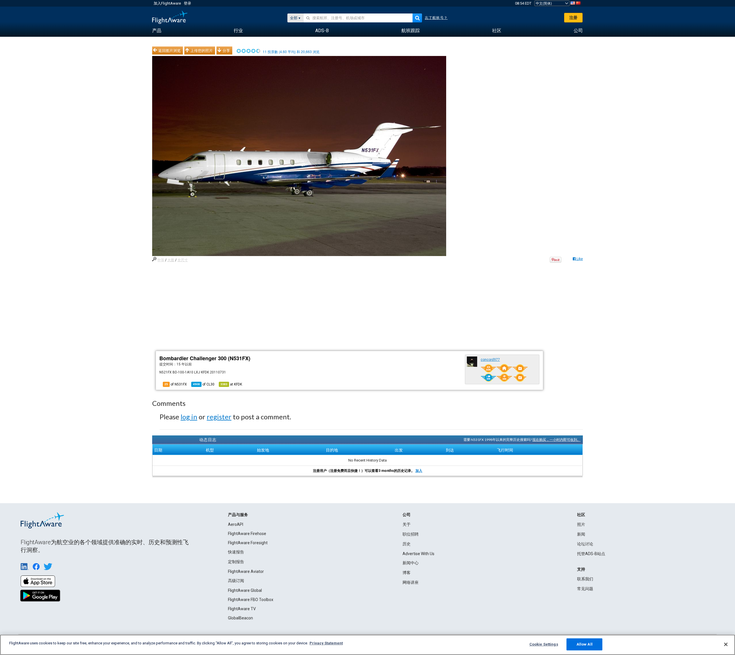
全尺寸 (182, 260)
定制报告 (236, 561)
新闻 (581, 534)
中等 (160, 260)
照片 (581, 524)
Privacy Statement (326, 643)
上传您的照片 (201, 50)
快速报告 (236, 552)
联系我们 (585, 579)
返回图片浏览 (169, 50)
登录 (187, 3)
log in (189, 416)
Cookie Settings (543, 644)
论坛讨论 (585, 544)
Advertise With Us (418, 553)
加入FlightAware (167, 3)
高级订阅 (236, 580)
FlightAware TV (242, 608)
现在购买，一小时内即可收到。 (556, 439)
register (219, 416)
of (203, 384)
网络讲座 (411, 582)
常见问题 (585, 588)
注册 (573, 17)
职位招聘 (411, 534)
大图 (170, 260)
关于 (407, 524)
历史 (407, 544)
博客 (407, 572)
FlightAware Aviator (246, 571)
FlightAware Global (245, 590)
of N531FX (176, 384)
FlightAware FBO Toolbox (250, 599)
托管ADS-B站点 (591, 553)
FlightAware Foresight (248, 542)
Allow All (585, 644)
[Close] (725, 644)
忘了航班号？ (436, 18)
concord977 (490, 360)
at (231, 384)
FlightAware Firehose (247, 533)
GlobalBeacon (240, 618)
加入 (418, 471)
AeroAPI (235, 524)
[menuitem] (157, 31)
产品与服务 (238, 514)
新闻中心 (411, 563)
